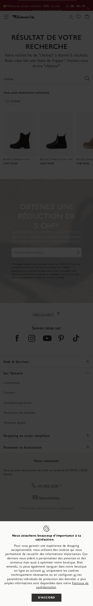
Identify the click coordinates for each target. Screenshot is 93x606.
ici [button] (75, 575)
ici (43, 570)
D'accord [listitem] (46, 597)
